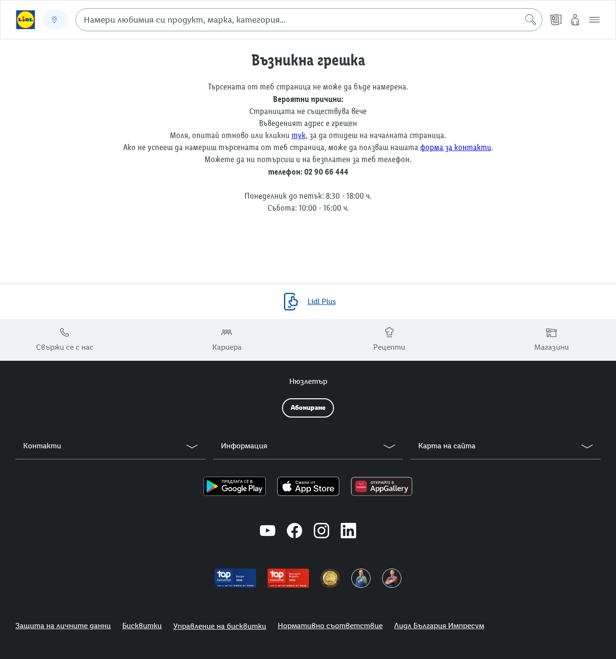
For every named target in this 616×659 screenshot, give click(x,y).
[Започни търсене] (530, 19)
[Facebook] (294, 532)
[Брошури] (556, 19)
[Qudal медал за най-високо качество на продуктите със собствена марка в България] (330, 578)
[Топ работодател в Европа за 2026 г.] (235, 578)
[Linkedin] (348, 532)
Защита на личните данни (63, 625)
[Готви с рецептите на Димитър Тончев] (391, 578)
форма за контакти (455, 147)
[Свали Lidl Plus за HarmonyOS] (381, 486)
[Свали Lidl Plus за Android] (235, 486)
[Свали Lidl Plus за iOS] (308, 486)
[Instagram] (321, 532)
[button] (594, 19)
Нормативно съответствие (330, 625)
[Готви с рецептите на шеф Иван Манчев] (361, 578)
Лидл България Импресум (439, 625)
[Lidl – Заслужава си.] (25, 19)
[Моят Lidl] (575, 19)
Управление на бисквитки (219, 626)
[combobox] (309, 19)
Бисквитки (142, 625)
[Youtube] (267, 532)
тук (299, 135)
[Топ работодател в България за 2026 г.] (288, 578)
